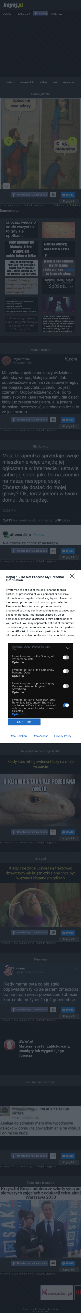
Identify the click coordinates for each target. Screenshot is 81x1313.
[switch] (66, 657)
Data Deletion (18, 735)
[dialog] (40, 656)
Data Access (40, 735)
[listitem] (40, 648)
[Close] (73, 577)
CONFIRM (24, 721)
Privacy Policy (62, 735)
